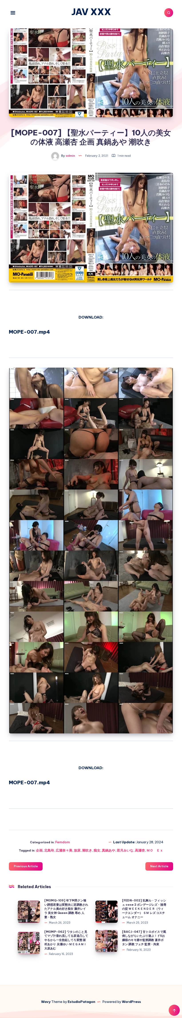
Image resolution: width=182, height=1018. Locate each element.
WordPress (131, 1002)
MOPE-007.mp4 (29, 332)
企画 (39, 850)
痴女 (97, 850)
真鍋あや (108, 850)
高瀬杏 (140, 850)
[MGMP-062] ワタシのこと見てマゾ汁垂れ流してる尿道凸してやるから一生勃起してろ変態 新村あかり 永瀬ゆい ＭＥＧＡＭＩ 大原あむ (66, 940)
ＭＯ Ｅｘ (154, 850)
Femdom (62, 842)
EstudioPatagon (81, 1002)
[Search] (168, 12)
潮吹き (87, 850)
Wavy (46, 1002)
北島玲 (49, 850)
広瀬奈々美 (64, 850)
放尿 (77, 850)
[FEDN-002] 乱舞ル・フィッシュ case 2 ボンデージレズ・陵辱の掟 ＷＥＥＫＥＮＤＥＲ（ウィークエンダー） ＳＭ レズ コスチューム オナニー (144, 909)
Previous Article (26, 866)
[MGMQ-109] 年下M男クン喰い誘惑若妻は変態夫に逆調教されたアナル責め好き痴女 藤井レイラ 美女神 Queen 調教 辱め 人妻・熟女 (66, 909)
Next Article (159, 866)
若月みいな (125, 850)
